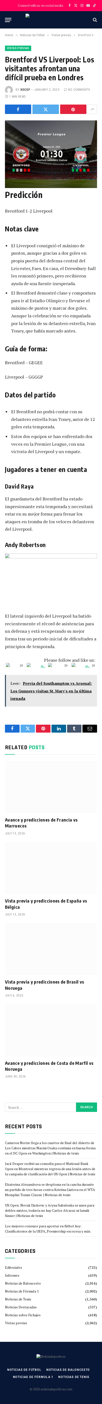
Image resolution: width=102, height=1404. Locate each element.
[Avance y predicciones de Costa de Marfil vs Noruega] (51, 1030)
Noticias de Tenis (18, 1299)
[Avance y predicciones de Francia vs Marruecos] (51, 787)
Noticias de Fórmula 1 (22, 1291)
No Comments (79, 89)
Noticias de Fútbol (24, 1370)
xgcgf (25, 89)
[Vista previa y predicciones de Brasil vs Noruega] (51, 949)
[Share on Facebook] (18, 109)
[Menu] (8, 20)
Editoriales (13, 1267)
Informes (12, 1275)
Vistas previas (18, 48)
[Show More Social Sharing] (92, 109)
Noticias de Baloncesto (23, 1283)
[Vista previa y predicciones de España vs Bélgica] (51, 868)
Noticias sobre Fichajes (23, 1315)
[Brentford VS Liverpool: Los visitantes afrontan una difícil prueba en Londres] (51, 150)
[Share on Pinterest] (73, 109)
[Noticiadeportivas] (51, 19)
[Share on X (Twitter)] (45, 109)
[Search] (94, 20)
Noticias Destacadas (21, 1307)
